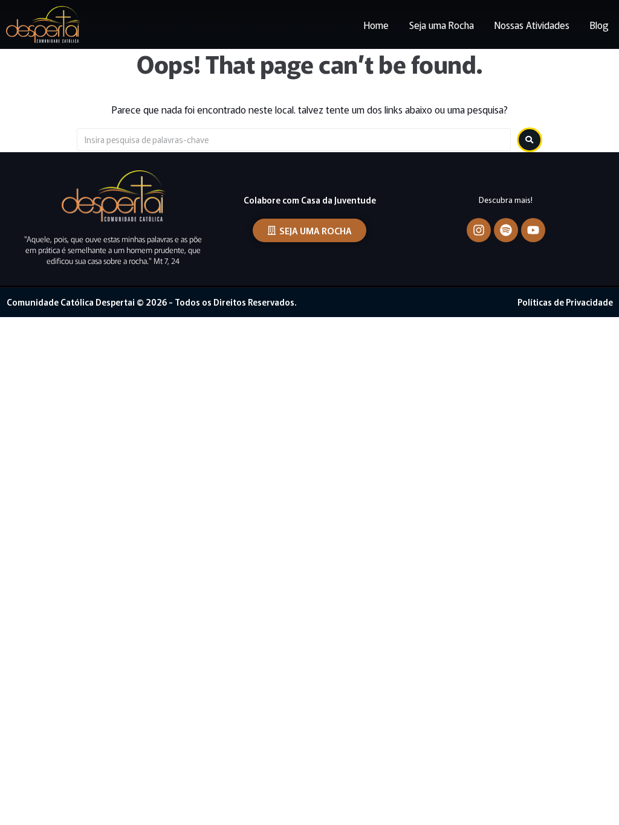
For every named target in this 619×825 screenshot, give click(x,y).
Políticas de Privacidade (565, 302)
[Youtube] (533, 230)
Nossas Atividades (531, 25)
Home (376, 25)
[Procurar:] (294, 139)
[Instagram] (479, 230)
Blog (599, 25)
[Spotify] (506, 230)
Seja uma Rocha (441, 25)
